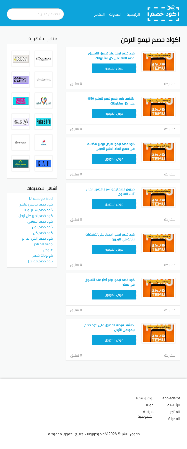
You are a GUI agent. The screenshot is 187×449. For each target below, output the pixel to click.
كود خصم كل (43, 232)
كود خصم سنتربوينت (37, 210)
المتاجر (99, 14)
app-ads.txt (171, 398)
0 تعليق (76, 83)
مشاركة (170, 83)
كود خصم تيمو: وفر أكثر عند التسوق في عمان (110, 282)
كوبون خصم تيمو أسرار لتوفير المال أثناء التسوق (110, 191)
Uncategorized (41, 198)
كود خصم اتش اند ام (37, 238)
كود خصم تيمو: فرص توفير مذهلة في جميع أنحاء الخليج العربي (111, 146)
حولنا (149, 404)
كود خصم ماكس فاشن (36, 204)
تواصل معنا (144, 398)
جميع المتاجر (43, 244)
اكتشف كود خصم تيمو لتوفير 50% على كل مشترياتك (111, 101)
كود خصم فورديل (40, 261)
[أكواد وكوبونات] (163, 13)
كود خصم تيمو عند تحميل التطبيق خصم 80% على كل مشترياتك (111, 55)
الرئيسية (133, 14)
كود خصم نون (42, 227)
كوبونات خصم (42, 255)
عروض (48, 249)
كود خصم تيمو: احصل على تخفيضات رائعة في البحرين (110, 236)
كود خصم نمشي (40, 221)
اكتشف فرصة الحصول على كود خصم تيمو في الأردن (109, 327)
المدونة (115, 14)
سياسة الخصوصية (145, 414)
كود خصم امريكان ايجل (35, 215)
